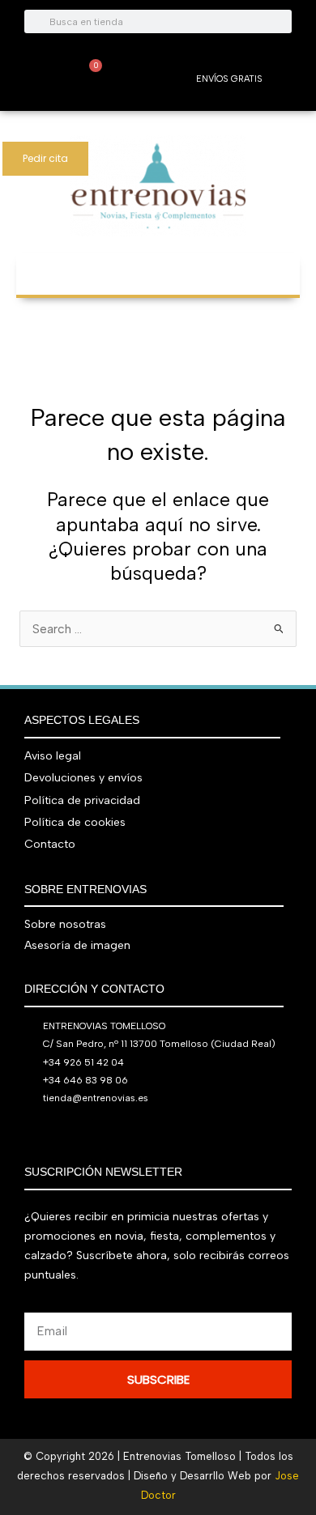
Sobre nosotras (65, 924)
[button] (158, 266)
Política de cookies (75, 822)
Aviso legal (52, 756)
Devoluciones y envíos (83, 778)
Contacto (49, 844)
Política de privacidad (82, 800)
